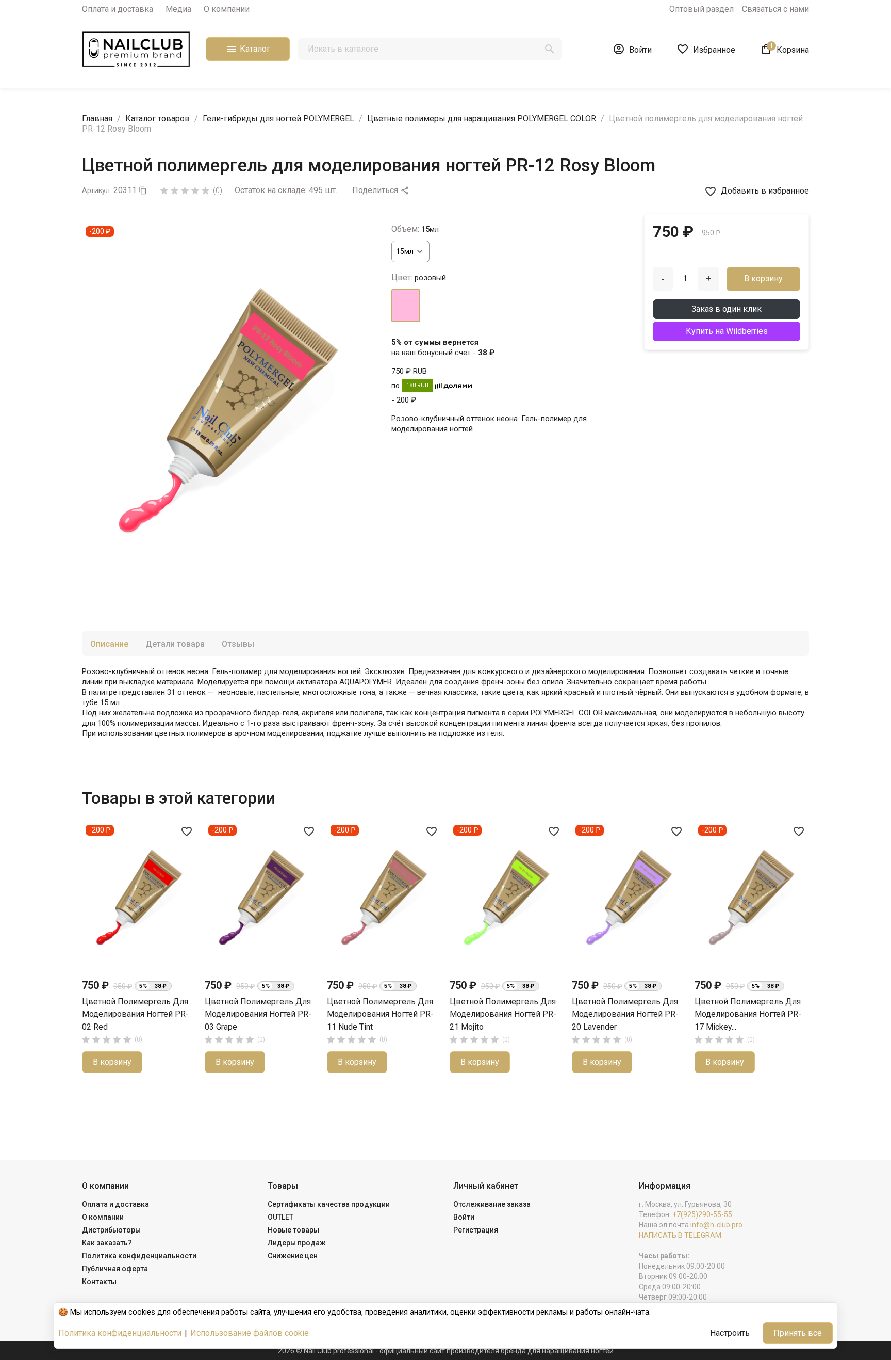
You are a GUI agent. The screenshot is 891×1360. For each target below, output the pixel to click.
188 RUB (417, 385)
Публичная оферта (115, 1269)
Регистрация (475, 1230)
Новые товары (293, 1230)
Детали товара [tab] (175, 644)
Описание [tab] (109, 644)
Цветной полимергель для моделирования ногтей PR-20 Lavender (625, 1014)
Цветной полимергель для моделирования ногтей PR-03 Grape (258, 1014)
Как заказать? (107, 1243)
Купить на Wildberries (727, 331)
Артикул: (96, 190)
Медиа (178, 9)
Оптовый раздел (701, 9)
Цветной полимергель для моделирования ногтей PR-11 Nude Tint (380, 1014)
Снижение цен (293, 1256)
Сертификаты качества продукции (329, 1204)
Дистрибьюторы (111, 1230)
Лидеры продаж (297, 1243)
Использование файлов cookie (249, 1333)
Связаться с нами (775, 9)
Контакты (99, 1281)
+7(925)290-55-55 (702, 1214)
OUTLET (280, 1217)
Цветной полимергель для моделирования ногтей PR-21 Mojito (503, 1014)
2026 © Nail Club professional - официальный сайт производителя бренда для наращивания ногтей (446, 1351)
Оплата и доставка (117, 9)
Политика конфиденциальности (139, 1256)
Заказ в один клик (726, 309)
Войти (463, 1217)
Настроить (730, 1333)
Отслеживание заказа (492, 1204)
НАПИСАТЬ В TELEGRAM (680, 1235)
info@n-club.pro (716, 1225)
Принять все (797, 1333)
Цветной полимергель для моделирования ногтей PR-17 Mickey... (748, 1014)
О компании (227, 9)
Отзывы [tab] (238, 644)
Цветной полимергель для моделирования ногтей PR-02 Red (135, 1014)
